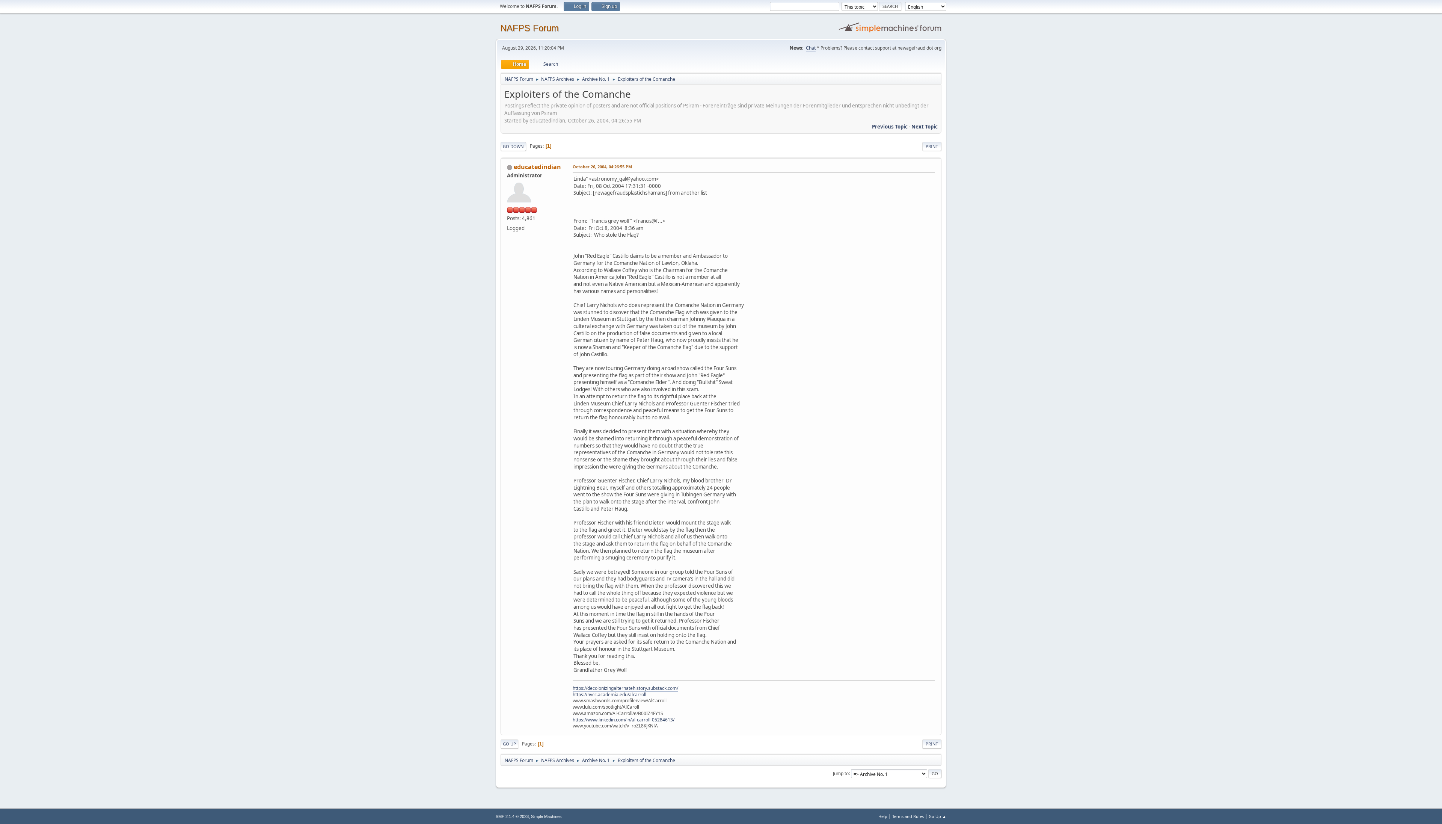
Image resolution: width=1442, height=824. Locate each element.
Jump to (841, 773)
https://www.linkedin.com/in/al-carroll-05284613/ (623, 720)
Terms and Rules (908, 816)
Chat (811, 48)
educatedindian (537, 167)
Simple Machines (546, 816)
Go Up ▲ (937, 816)
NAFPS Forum (529, 28)
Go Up (509, 744)
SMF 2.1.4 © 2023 (512, 816)
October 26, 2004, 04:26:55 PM (602, 166)
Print (932, 146)
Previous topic (890, 126)
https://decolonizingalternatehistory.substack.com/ (625, 688)
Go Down (513, 146)
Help (882, 816)
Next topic (924, 126)
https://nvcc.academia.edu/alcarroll (609, 694)
